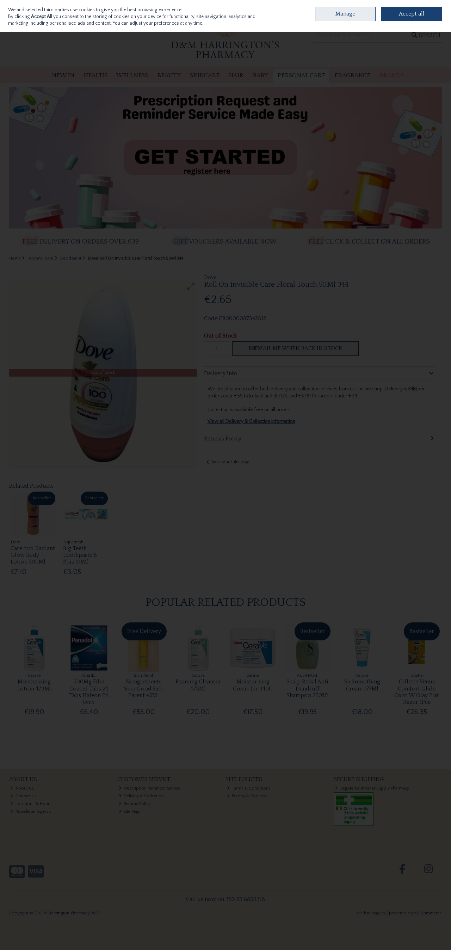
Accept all (412, 14)
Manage (345, 14)
